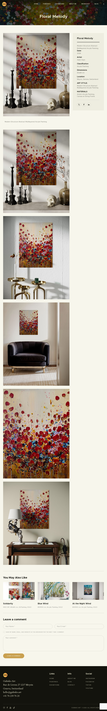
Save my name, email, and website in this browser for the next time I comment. (35, 632)
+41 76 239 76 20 (11, 695)
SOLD (29, 607)
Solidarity (8, 603)
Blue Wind (43, 603)
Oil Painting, (23, 607)
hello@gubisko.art (12, 692)
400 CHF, (6, 607)
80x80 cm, (14, 607)
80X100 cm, (42, 607)
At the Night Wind (81, 603)
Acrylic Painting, (53, 607)
